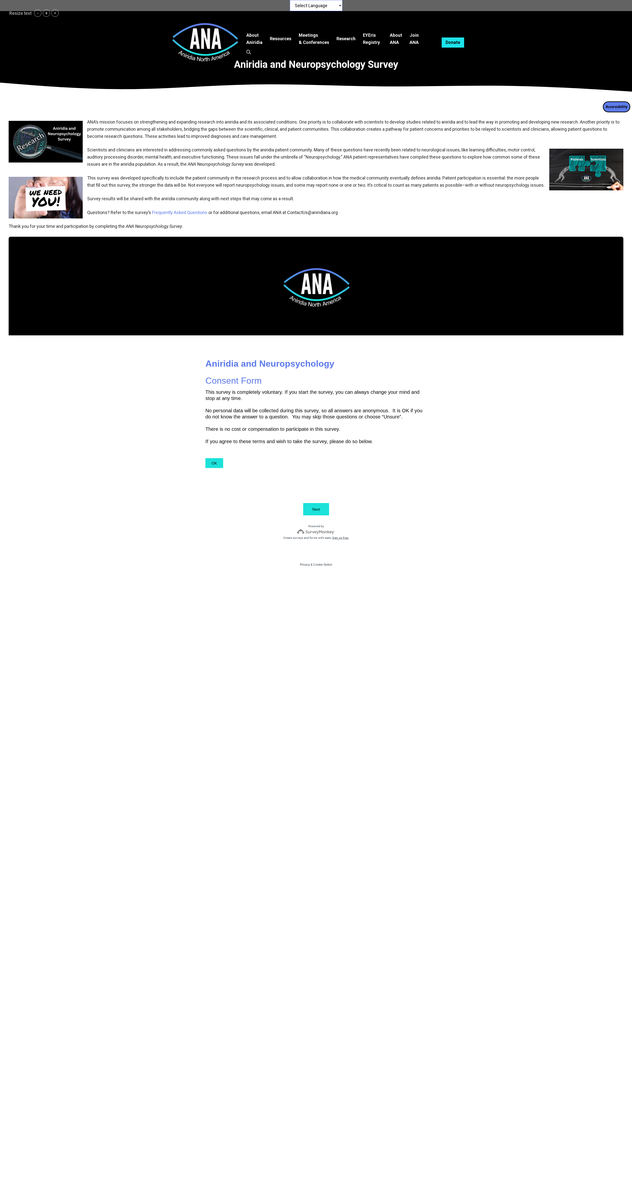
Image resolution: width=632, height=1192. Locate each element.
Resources (280, 38)
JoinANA (414, 39)
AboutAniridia (254, 39)
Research (346, 38)
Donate (453, 42)
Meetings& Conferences (314, 39)
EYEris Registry (371, 39)
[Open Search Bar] (248, 52)
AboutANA (396, 39)
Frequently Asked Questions (179, 212)
